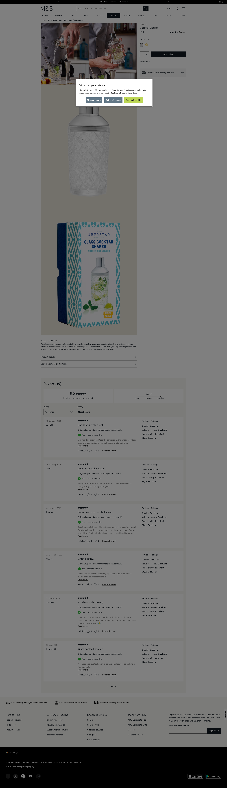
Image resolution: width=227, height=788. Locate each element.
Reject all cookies (113, 100)
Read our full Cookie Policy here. (124, 93)
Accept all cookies (134, 100)
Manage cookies (94, 100)
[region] (114, 93)
